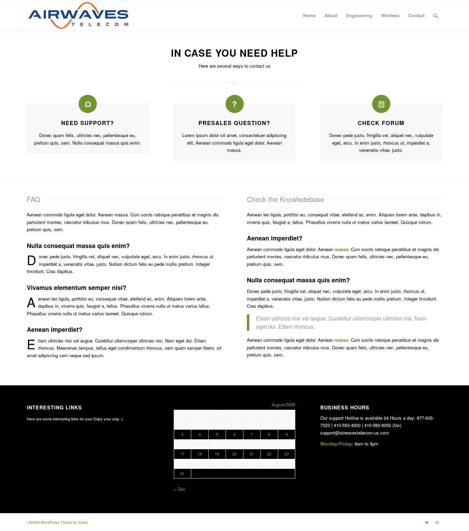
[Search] (435, 15)
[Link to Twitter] (427, 522)
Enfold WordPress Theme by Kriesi (58, 522)
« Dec (179, 489)
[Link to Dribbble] (437, 522)
